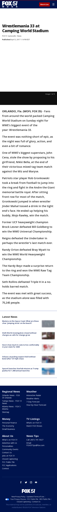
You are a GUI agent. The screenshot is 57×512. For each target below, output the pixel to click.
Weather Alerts (32, 398)
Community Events (10, 449)
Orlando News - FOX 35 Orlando (11, 396)
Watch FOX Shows (34, 426)
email (36, 482)
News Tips (32, 436)
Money (6, 419)
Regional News (11, 391)
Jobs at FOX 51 (8, 455)
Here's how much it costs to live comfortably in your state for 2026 (20, 346)
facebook (21, 482)
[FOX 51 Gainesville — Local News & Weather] (9, 4)
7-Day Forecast (33, 401)
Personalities (7, 446)
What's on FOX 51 (9, 439)
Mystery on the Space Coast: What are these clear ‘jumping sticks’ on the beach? (20, 322)
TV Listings (33, 419)
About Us (7, 436)
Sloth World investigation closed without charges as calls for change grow (19, 334)
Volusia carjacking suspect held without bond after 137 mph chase (19, 357)
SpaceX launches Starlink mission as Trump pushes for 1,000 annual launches (20, 369)
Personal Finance (9, 422)
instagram (31, 482)
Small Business (8, 429)
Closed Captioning (10, 459)
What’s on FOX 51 (34, 422)
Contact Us (7, 452)
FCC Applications (9, 465)
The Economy (8, 426)
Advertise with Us (9, 443)
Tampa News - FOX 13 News (12, 402)
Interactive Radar (33, 395)
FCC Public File (8, 462)
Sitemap (5, 412)
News (19, 36)
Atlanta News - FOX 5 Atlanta (11, 407)
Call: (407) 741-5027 (34, 439)
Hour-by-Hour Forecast (36, 405)
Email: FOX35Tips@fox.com (35, 444)
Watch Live (44, 4)
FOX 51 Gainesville (9, 36)
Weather (31, 391)
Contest (5, 468)
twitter (26, 482)
